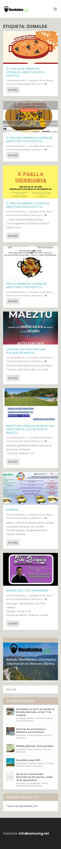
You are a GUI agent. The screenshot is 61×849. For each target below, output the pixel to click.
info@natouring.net (34, 833)
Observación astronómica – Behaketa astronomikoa (31, 731)
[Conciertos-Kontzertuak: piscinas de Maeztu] (30, 328)
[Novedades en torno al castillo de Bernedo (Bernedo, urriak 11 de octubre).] (10, 711)
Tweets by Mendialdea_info (22, 806)
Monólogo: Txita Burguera (27, 590)
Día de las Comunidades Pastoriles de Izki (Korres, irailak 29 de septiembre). (34, 776)
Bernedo (31, 718)
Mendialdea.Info (17, 80)
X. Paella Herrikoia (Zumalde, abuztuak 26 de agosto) (28, 205)
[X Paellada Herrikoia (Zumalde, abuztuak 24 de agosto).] (30, 116)
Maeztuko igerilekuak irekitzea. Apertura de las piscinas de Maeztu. (30, 429)
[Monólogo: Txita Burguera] (30, 569)
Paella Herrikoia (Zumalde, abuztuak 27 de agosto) (26, 285)
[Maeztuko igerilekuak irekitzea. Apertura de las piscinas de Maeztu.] (30, 404)
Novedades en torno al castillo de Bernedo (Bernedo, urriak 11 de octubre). (35, 712)
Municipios (36, 84)
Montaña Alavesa (22, 84)
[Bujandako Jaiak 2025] (10, 762)
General (10, 84)
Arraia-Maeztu (46, 80)
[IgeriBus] (30, 488)
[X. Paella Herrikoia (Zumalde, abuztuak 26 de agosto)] (30, 182)
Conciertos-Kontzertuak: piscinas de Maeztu (26, 351)
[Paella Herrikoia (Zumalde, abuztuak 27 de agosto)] (30, 262)
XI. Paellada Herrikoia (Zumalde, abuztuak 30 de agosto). (25, 72)
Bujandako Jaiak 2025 (28, 760)
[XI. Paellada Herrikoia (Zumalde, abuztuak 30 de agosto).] (30, 47)
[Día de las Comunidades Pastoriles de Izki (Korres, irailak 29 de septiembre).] (10, 776)
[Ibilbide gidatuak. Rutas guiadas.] (10, 748)
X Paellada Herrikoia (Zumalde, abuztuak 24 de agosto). (29, 139)
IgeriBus (12, 509)
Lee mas (13, 89)
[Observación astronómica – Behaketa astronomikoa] (10, 731)
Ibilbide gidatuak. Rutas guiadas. (35, 745)
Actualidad (34, 80)
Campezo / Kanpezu (36, 763)
